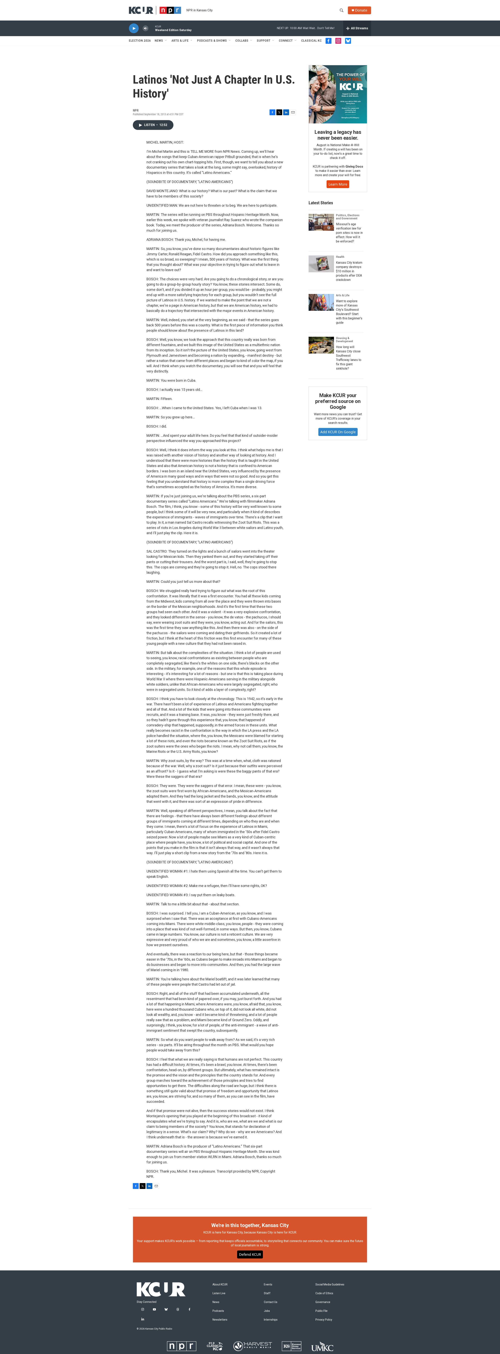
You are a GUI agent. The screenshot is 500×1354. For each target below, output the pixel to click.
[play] (134, 28)
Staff (267, 1293)
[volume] (145, 28)
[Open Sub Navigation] (166, 40)
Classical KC (311, 40)
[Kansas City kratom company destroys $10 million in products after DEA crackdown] (321, 263)
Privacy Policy (323, 1319)
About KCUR (220, 1284)
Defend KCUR (250, 1254)
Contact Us (270, 1302)
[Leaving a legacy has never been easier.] (338, 94)
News (159, 40)
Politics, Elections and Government (348, 217)
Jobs (267, 1310)
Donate (361, 10)
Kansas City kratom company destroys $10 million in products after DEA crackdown (349, 271)
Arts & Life (180, 40)
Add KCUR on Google (338, 432)
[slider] (151, 28)
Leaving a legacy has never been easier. (337, 135)
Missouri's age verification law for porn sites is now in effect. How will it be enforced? (349, 232)
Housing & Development (344, 340)
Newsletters (219, 1319)
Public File (321, 1310)
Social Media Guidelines (329, 1284)
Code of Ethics (324, 1293)
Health (340, 256)
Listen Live (218, 1293)
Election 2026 (140, 40)
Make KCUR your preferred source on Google (337, 401)
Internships (271, 1319)
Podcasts (218, 1310)
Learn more (338, 184)
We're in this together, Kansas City (250, 1225)
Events (268, 1284)
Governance (322, 1302)
